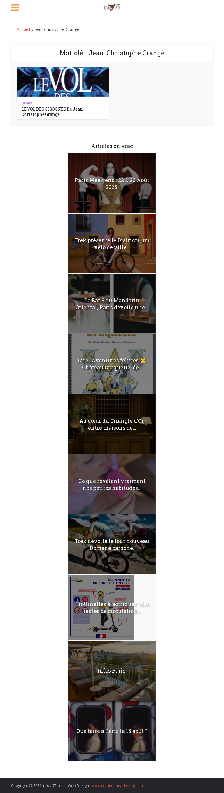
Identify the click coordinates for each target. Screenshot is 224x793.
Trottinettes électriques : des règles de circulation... (112, 607)
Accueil (23, 29)
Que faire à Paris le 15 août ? (112, 730)
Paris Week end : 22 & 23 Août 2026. (112, 184)
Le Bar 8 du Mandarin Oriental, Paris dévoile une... (112, 304)
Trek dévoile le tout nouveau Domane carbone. (112, 544)
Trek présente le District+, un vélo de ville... (112, 244)
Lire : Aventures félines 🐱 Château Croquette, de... (112, 364)
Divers (27, 103)
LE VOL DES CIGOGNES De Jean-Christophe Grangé (52, 111)
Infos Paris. (112, 670)
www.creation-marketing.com (117, 785)
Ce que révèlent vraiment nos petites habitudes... (112, 484)
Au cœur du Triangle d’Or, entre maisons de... (112, 424)
